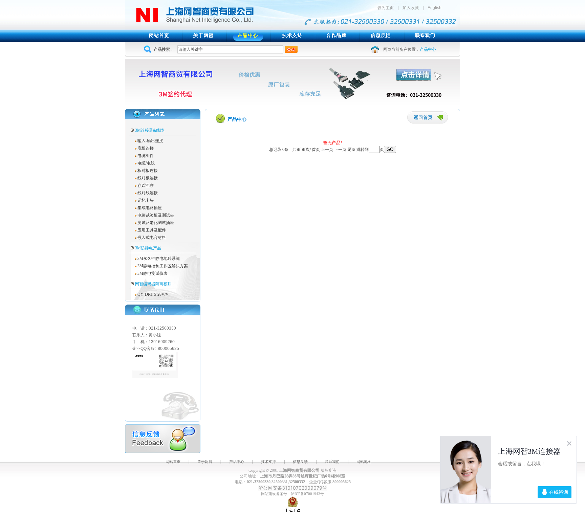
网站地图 (363, 462)
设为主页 (387, 7)
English (434, 7)
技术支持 (268, 462)
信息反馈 (300, 462)
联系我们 (332, 462)
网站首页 (173, 462)
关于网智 (204, 462)
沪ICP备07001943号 (307, 494)
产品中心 (236, 462)
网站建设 (268, 494)
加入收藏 (411, 7)
